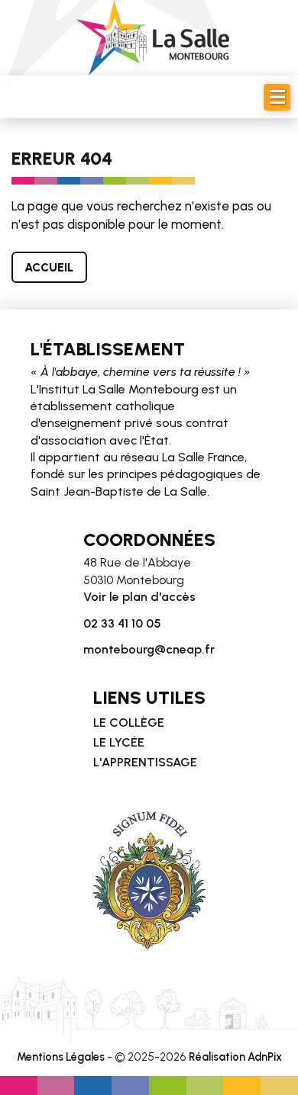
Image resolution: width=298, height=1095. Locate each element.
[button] (277, 97)
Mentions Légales (61, 1057)
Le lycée (118, 742)
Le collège (128, 722)
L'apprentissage (145, 762)
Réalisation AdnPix (235, 1057)
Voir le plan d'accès (139, 596)
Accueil (48, 267)
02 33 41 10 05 (122, 623)
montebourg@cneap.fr (149, 649)
